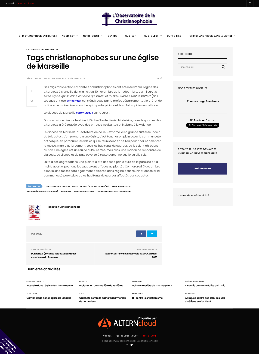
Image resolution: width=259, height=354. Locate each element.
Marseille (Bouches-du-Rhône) (42, 191)
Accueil (9, 3)
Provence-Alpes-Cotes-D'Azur (42, 49)
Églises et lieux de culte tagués (62, 186)
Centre (112, 36)
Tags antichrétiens (84, 191)
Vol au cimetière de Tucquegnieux (152, 285)
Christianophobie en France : (37, 36)
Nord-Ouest (91, 36)
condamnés (74, 101)
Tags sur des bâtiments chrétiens (114, 191)
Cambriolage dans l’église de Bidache (48, 298)
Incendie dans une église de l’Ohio (205, 285)
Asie (81, 294)
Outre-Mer (174, 36)
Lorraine (137, 281)
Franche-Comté (35, 281)
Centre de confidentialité (193, 195)
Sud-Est (130, 36)
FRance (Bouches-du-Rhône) (94, 186)
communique (84, 113)
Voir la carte (202, 168)
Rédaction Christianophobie (46, 78)
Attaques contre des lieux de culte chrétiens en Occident (205, 299)
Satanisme (66, 191)
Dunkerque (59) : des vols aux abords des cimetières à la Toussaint (53, 255)
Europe (83, 281)
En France (137, 294)
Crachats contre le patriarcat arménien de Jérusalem (102, 299)
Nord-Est (68, 36)
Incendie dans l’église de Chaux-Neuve (49, 285)
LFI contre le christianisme (147, 298)
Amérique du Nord (195, 281)
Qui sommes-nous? (127, 335)
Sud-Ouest (151, 36)
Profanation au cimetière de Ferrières (101, 285)
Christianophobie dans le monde (210, 36)
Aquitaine (31, 294)
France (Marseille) (121, 186)
